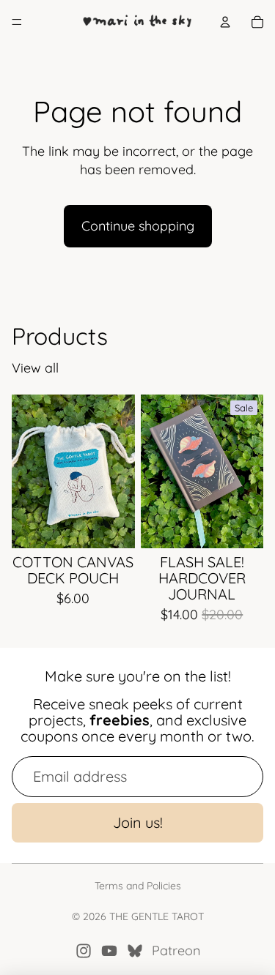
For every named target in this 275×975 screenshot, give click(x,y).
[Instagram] (83, 951)
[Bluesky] (135, 951)
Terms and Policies (138, 885)
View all (35, 367)
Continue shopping (137, 225)
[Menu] (17, 22)
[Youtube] (109, 951)
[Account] (225, 22)
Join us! (138, 822)
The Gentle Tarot (156, 916)
